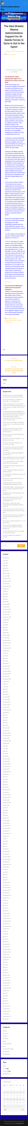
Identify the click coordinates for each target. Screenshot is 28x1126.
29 (20, 1102)
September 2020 (7, 740)
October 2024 (6, 614)
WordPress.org (6, 1073)
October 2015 (6, 892)
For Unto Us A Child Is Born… (14, 360)
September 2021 (7, 709)
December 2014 (7, 918)
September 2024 (7, 617)
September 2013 (7, 957)
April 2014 (5, 939)
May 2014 (5, 936)
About (4, 383)
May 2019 (5, 782)
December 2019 (7, 764)
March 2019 (6, 787)
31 (4, 1106)
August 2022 (6, 681)
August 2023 (6, 650)
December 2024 (7, 609)
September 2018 (7, 802)
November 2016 (7, 859)
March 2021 (6, 725)
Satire (4, 1046)
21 (17, 1099)
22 (20, 1099)
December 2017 (7, 825)
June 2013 (5, 964)
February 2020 (6, 758)
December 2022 (7, 671)
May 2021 (5, 720)
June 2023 (5, 655)
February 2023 (6, 666)
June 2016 (5, 872)
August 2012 (6, 990)
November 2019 (7, 766)
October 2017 (6, 831)
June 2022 (5, 686)
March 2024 (6, 632)
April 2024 (5, 630)
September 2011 (7, 1016)
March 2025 (6, 601)
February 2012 (6, 1006)
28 (17, 1102)
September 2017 (7, 833)
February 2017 (6, 851)
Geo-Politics (6, 1038)
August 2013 (6, 959)
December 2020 (7, 733)
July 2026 (5, 560)
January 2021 (6, 730)
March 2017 (6, 849)
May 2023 (5, 658)
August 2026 (6, 558)
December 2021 (7, 702)
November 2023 (7, 643)
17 (4, 1099)
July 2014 (5, 931)
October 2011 (6, 1013)
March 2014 (6, 941)
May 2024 (5, 627)
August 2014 (6, 928)
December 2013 (7, 949)
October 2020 (6, 738)
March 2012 (6, 1003)
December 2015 (7, 887)
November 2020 (7, 735)
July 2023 (5, 653)
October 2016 (6, 861)
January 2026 (6, 576)
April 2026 (5, 568)
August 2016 (6, 867)
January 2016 (6, 885)
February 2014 (6, 944)
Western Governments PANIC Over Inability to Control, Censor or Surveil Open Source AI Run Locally (13, 424)
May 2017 (5, 843)
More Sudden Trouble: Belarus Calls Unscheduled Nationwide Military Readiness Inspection (13, 505)
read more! (8, 282)
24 (4, 1102)
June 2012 (5, 995)
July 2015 (5, 900)
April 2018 (5, 815)
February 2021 (6, 728)
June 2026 (5, 563)
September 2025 (7, 586)
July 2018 (5, 807)
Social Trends (6, 1051)
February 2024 (6, 635)
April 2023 (5, 661)
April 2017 (5, 846)
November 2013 (7, 952)
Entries (6, 1068)
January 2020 (6, 761)
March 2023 (6, 663)
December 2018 (7, 794)
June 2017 (5, 841)
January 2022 (6, 699)
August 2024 (6, 619)
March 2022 (6, 694)
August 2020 (6, 743)
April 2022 (5, 691)
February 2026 (6, 573)
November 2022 (7, 673)
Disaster (5, 1030)
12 (10, 1095)
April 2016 (5, 877)
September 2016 (7, 864)
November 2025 (7, 581)
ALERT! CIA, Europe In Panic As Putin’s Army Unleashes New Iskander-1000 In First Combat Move (14, 510)
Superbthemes (20, 1123)
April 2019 (5, 784)
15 (20, 1095)
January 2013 (6, 977)
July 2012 (5, 993)
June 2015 (5, 903)
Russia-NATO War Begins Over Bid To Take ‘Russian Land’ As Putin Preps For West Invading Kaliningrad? (13, 499)
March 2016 (6, 879)
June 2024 (5, 624)
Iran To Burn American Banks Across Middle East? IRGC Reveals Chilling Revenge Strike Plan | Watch (13, 448)
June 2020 (5, 748)
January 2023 (6, 668)
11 (7, 1095)
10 (4, 1095)
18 (7, 1099)
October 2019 (6, 769)
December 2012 (7, 980)
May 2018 (5, 813)
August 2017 (6, 836)
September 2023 (7, 648)
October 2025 (6, 583)
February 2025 (6, 604)
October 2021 (6, 707)
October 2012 (6, 985)
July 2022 (5, 684)
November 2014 (7, 921)
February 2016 (6, 882)
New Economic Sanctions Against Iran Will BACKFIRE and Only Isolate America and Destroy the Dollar (13, 430)
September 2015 (7, 895)
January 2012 (6, 1008)
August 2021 (6, 712)
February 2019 (6, 789)
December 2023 (7, 640)
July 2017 (5, 838)
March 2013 (6, 972)
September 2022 (7, 679)
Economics (5, 1033)
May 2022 (5, 689)
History (4, 1041)
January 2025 (6, 606)
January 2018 (6, 823)
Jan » (23, 1109)
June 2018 (5, 810)
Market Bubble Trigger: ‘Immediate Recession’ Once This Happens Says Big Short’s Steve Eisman (13, 488)
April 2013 (5, 970)
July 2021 (5, 715)
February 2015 (6, 913)
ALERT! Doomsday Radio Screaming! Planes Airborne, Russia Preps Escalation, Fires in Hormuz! (14, 516)
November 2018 (7, 797)
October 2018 (6, 800)
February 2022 (6, 697)
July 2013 (5, 962)
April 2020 (5, 753)
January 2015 (6, 916)
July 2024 (5, 622)
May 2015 (5, 905)
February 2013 (6, 975)
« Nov (5, 1109)
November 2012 (7, 983)
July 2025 (5, 591)
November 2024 (7, 612)
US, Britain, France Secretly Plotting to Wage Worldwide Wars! (14, 371)
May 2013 (5, 967)
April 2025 (5, 599)
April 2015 (5, 908)
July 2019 (5, 776)
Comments (7, 1071)
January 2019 (6, 792)
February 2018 (6, 820)
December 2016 (7, 856)
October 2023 (6, 645)
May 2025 (5, 596)
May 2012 (5, 998)
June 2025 (5, 594)
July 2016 (5, 869)
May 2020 (5, 751)
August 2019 (6, 774)
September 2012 (7, 988)
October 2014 (6, 923)
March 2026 (6, 570)
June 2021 (5, 717)
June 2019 (5, 779)
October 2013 (6, 954)
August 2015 (6, 898)
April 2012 (5, 1001)
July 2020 (5, 746)
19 (10, 1099)
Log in (4, 1066)
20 (14, 1099)
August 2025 (6, 588)
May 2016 (5, 874)
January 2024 (6, 637)
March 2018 (6, 818)
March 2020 (6, 756)
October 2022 (6, 676)
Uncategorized (6, 1054)
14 (17, 1095)
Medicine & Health (7, 1043)
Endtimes (5, 1036)
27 (14, 1102)
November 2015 (7, 890)
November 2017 (7, 828)
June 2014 (5, 934)
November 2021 (7, 704)
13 (14, 1095)
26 (10, 1102)
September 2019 (7, 771)
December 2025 (7, 578)
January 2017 (6, 854)
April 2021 (5, 722)
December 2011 (7, 1011)
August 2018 (6, 805)
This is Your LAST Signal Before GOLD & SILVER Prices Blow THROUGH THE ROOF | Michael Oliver (12, 527)
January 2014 (6, 946)
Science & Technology (8, 1049)
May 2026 (5, 565)
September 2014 (7, 926)
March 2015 (6, 910)
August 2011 (6, 1019)
